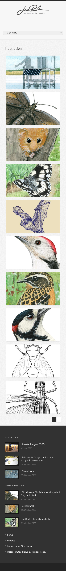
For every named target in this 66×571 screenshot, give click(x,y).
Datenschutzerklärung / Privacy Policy (26, 551)
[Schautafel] (33, 144)
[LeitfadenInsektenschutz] (36, 519)
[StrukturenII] (29, 471)
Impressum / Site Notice (20, 546)
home (10, 534)
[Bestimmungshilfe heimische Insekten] (33, 360)
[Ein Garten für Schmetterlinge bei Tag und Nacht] (33, 108)
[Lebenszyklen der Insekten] (33, 397)
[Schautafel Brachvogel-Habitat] (33, 288)
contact (11, 540)
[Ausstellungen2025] (33, 444)
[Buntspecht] (33, 324)
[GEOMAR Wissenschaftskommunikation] (33, 72)
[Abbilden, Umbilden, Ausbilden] (33, 216)
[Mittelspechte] (33, 252)
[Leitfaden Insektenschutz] (33, 180)
